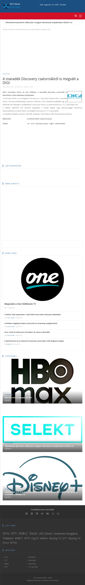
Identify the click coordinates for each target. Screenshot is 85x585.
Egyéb (6, 564)
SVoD (33, 533)
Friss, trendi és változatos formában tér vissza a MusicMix (27, 332)
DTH (32, 124)
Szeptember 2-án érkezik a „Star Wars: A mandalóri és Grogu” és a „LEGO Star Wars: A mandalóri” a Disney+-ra (41, 493)
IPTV (27, 538)
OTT (14, 533)
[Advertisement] (42, 48)
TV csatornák (9, 318)
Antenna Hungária (65, 533)
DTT (5, 308)
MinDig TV (55, 538)
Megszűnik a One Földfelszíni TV (20, 304)
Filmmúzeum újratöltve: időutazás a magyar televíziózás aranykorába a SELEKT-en (39, 22)
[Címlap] (11, 6)
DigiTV (51, 124)
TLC (28, 124)
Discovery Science (41, 124)
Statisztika (32, 560)
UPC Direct (46, 533)
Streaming (8, 344)
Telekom (8, 538)
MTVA (13, 542)
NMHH (44, 538)
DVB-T (19, 538)
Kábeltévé (31, 557)
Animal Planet (60, 124)
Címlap (5, 29)
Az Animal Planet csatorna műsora (39, 119)
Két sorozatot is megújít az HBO (18, 397)
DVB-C (23, 533)
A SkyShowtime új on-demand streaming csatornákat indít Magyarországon (34, 341)
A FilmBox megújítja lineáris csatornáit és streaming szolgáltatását (30, 323)
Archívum (11, 29)
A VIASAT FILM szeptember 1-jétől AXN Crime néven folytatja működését (32, 314)
